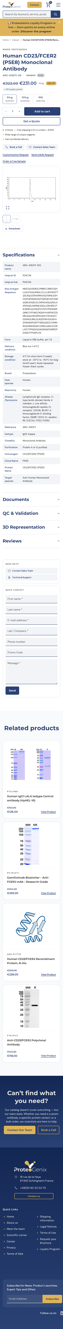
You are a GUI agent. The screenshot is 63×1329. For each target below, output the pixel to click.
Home (6, 40)
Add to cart (42, 111)
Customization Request (16, 154)
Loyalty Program (50, 1249)
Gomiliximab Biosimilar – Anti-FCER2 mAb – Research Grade (28, 879)
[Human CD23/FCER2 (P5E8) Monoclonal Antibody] (16, 219)
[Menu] (58, 4)
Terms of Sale (15, 1253)
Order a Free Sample (14, 161)
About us (12, 1222)
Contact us (34, 1196)
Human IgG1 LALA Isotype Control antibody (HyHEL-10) (30, 798)
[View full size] (7, 207)
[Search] (55, 14)
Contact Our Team (19, 1130)
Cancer (15, 40)
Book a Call (48, 1130)
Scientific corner (17, 1235)
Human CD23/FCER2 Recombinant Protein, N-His (31, 961)
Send (12, 690)
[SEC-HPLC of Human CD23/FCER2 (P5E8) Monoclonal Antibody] (7, 219)
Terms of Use (48, 1232)
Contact (34, 4)
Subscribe (52, 1299)
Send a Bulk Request (42, 154)
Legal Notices (48, 1226)
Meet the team (16, 1229)
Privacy (11, 1247)
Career (11, 1241)
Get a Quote (31, 121)
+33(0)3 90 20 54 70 (33, 1188)
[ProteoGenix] (11, 4)
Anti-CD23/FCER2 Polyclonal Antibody (26, 1042)
